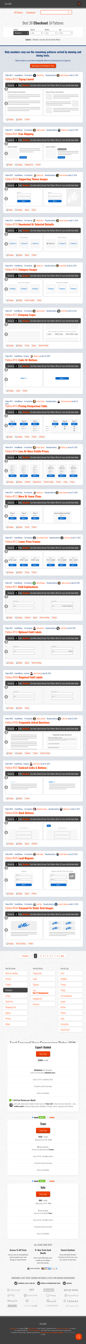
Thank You (9, 1001)
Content (25, 390)
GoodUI (8, 3)
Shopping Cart (29, 164)
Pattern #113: (23, 496)
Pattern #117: (20, 315)
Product (27, 119)
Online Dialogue (40, 583)
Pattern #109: (24, 677)
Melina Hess (64, 130)
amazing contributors (34, 1330)
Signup (27, 210)
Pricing (27, 345)
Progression (37, 973)
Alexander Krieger (42, 809)
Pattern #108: (27, 722)
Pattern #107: (26, 768)
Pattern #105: (19, 858)
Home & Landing (29, 300)
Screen (15, 29)
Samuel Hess (40, 75)
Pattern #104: (29, 908)
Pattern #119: (29, 224)
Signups (36, 984)
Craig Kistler (62, 265)
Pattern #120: (26, 179)
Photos (63, 1012)
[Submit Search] (68, 12)
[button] (79, 3)
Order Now (43, 1054)
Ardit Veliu (64, 311)
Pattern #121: (19, 134)
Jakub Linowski (64, 75)
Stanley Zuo (40, 175)
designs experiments (63, 1328)
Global (7, 1024)
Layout (63, 1001)
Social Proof (65, 1029)
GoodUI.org (13, 1328)
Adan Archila (63, 175)
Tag (60, 29)
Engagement (37, 998)
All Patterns (18, 12)
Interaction (65, 1024)
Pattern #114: (27, 451)
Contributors (31, 12)
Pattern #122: (19, 79)
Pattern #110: (23, 632)
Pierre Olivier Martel (42, 537)
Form (62, 973)
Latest (28, 39)
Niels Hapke (40, 854)
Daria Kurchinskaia (66, 401)
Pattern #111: (21, 587)
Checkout (41, 436)
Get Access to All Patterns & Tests (43, 65)
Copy (62, 1018)
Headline (64, 978)
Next (62, 955)
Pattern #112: (22, 541)
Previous (25, 955)
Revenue (36, 1004)
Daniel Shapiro (64, 854)
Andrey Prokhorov (63, 904)
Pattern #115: (26, 406)
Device (33, 29)
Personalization (66, 995)
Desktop (11, 119)
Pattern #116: (21, 360)
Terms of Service (69, 1332)
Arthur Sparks (41, 401)
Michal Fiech (40, 220)
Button (63, 1007)
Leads (35, 978)
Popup (63, 990)
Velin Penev (67, 537)
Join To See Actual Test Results (43, 50)
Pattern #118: (21, 269)
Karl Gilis (39, 904)
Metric (47, 29)
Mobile (20, 119)
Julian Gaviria (40, 628)
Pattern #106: (19, 813)
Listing (34, 210)
